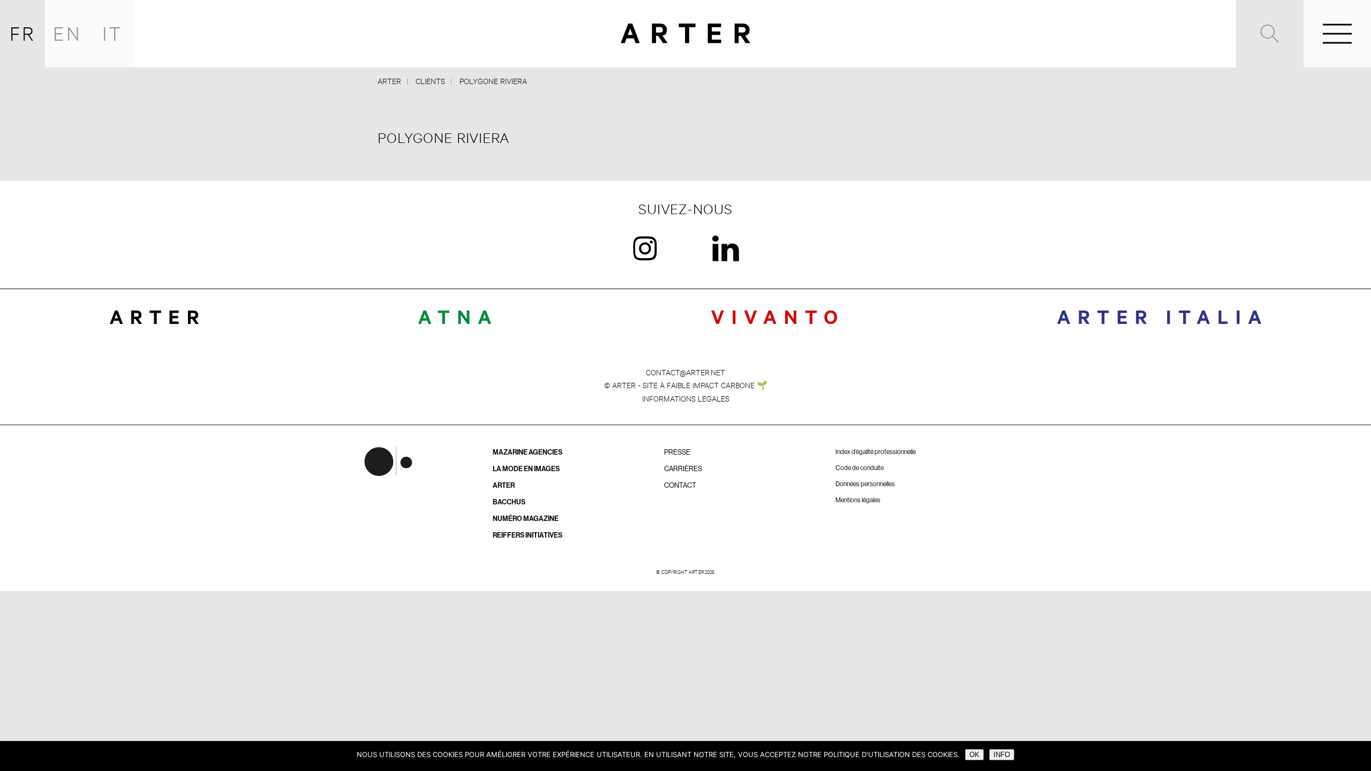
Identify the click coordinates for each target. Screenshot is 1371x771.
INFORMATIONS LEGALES (685, 398)
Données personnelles (865, 484)
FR (23, 33)
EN (67, 33)
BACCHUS (509, 502)
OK (974, 755)
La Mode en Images (526, 469)
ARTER (504, 485)
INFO (1001, 755)
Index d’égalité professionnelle (875, 452)
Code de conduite (859, 468)
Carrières (683, 469)
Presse (677, 452)
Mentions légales (857, 500)
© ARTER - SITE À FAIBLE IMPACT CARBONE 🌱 (685, 385)
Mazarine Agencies (527, 452)
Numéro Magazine (526, 519)
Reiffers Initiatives (527, 535)
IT (112, 33)
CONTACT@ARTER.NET (685, 372)
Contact (680, 485)
